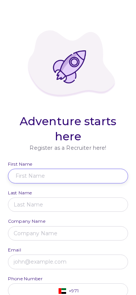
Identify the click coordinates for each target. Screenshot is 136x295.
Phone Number (25, 278)
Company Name (26, 221)
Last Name (20, 193)
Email (14, 250)
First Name (20, 164)
